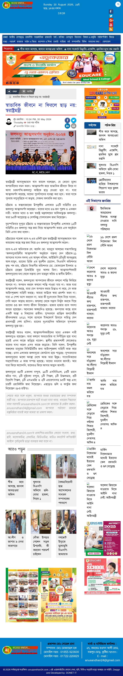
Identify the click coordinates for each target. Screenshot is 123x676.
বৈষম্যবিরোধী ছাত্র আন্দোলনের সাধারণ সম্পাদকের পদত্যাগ (65, 492)
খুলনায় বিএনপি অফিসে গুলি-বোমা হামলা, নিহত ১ (41, 490)
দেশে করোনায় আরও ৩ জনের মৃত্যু (108, 272)
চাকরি (55, 41)
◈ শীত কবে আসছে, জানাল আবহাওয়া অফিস (23, 49)
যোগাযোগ (107, 41)
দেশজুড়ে (20, 37)
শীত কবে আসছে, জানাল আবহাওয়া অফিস (16, 488)
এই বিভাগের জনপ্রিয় (98, 201)
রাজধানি (48, 37)
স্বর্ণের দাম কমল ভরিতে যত (108, 385)
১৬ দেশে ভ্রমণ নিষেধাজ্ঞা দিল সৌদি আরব (108, 241)
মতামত (20, 41)
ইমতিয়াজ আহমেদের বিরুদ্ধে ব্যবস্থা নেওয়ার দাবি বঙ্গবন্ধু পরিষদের (108, 219)
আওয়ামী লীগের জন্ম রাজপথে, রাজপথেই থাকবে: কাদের (108, 300)
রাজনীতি (28, 37)
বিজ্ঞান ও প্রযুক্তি (89, 37)
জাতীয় (12, 37)
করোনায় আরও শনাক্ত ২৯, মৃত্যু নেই (108, 329)
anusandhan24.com (38, 669)
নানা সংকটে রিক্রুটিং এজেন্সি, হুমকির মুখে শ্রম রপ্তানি (108, 152)
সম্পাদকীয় (76, 41)
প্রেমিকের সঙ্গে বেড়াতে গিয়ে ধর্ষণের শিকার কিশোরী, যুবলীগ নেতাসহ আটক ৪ (108, 416)
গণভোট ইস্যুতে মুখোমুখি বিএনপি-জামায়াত (63, 546)
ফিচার (111, 37)
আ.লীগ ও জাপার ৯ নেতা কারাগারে (16, 542)
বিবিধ (84, 41)
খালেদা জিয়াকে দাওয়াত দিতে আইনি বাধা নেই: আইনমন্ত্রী (108, 491)
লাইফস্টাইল (102, 37)
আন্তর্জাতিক (38, 37)
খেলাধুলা (69, 37)
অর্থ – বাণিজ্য (58, 37)
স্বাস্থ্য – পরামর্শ (9, 41)
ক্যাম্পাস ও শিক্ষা (45, 41)
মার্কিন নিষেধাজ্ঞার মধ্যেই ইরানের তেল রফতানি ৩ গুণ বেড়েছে (108, 458)
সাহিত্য (63, 41)
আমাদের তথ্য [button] (93, 41)
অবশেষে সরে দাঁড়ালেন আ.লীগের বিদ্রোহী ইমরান (108, 357)
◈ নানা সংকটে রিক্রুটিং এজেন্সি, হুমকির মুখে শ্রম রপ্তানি (75, 49)
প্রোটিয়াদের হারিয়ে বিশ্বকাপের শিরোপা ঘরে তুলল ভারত (108, 186)
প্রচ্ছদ (5, 37)
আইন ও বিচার (30, 41)
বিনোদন (78, 37)
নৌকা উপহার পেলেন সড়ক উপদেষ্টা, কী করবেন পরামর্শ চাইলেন (41, 546)
